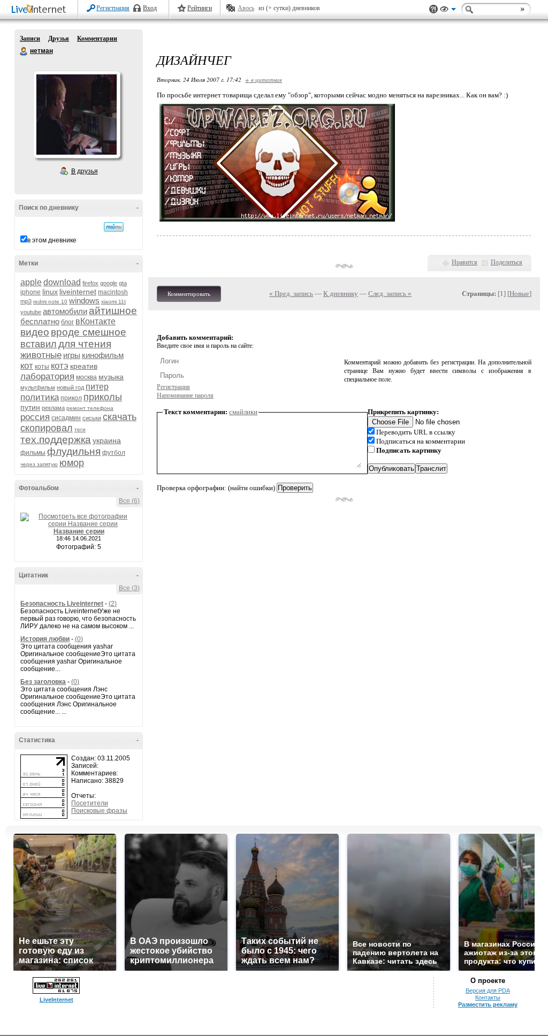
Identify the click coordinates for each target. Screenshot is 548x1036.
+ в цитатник (263, 79)
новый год (70, 387)
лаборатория (47, 376)
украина (107, 440)
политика (39, 397)
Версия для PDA (488, 990)
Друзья (58, 38)
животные (41, 355)
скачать (119, 417)
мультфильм (37, 387)
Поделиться (506, 262)
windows (84, 300)
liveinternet (77, 291)
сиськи (91, 418)
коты (42, 366)
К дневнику (340, 294)
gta (123, 283)
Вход (150, 8)
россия (35, 417)
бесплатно (39, 321)
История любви (45, 639)
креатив (83, 366)
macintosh (113, 292)
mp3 (26, 301)
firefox (90, 283)
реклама (53, 408)
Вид (448, 10)
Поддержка (433, 9)
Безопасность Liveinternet (61, 603)
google (108, 283)
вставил (38, 344)
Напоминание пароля (185, 395)
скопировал (46, 428)
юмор (71, 463)
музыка (111, 376)
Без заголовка (43, 681)
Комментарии (97, 38)
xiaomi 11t (113, 301)
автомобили (65, 311)
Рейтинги (199, 8)
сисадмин (66, 418)
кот (26, 366)
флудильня (74, 451)
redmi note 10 (50, 301)
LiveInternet (41, 10)
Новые (519, 294)
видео (34, 332)
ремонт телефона (89, 408)
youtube (30, 312)
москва (86, 377)
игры (71, 355)
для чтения (84, 343)
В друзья (84, 171)
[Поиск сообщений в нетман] (114, 227)
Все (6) (129, 501)
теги (80, 429)
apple (31, 282)
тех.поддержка (55, 439)
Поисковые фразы (99, 810)
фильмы (32, 452)
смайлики (243, 412)
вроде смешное (88, 332)
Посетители (89, 803)
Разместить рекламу (487, 1004)
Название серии (79, 531)
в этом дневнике (52, 240)
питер (97, 386)
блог (67, 322)
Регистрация (113, 8)
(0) (79, 639)
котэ (59, 366)
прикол (71, 398)
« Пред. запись (291, 294)
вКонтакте (95, 321)
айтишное (113, 310)
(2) (113, 603)
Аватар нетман (76, 114)
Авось (246, 8)
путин (30, 407)
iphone (30, 292)
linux (50, 291)
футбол (113, 452)
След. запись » (390, 294)
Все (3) (129, 588)
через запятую (39, 464)
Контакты (487, 997)
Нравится (464, 262)
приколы (102, 397)
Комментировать (189, 294)
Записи (30, 38)
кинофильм (103, 355)
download (62, 282)
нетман (24, 51)
